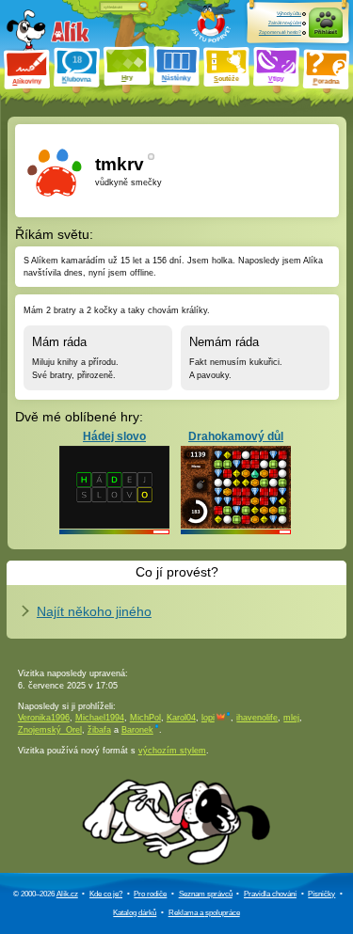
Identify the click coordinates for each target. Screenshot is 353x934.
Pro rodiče (150, 894)
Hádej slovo (114, 436)
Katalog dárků (134, 913)
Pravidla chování (270, 894)
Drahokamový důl (235, 436)
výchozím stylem (172, 750)
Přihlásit (325, 32)
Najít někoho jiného (94, 611)
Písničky (321, 894)
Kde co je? (105, 894)
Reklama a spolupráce (204, 913)
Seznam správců (206, 894)
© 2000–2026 (45, 894)
